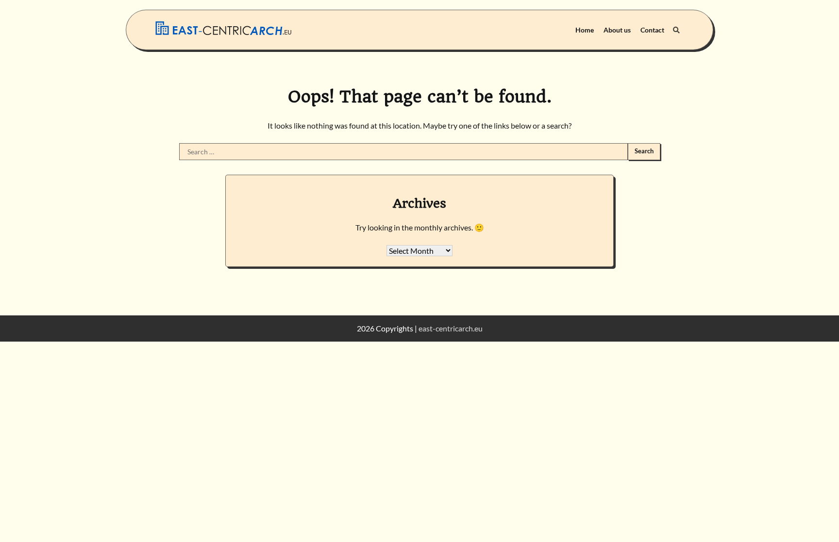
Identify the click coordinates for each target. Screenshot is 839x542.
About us (617, 30)
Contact (652, 30)
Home (584, 30)
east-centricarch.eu (451, 328)
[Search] (676, 30)
